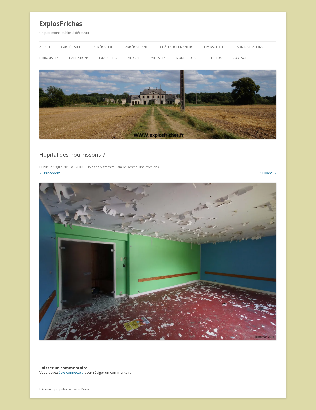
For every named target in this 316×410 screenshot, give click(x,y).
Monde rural (186, 58)
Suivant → (268, 173)
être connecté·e (71, 372)
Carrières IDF (71, 47)
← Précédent (50, 173)
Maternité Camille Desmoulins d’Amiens (129, 167)
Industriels (108, 58)
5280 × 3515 (82, 167)
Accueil (45, 47)
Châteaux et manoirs (176, 47)
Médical (134, 58)
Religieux (215, 58)
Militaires (158, 58)
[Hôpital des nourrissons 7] (158, 261)
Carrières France (136, 47)
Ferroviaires (49, 58)
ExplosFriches (61, 23)
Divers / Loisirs (215, 47)
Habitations (78, 58)
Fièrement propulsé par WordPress (64, 389)
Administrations (250, 47)
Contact (240, 58)
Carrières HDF (102, 47)
